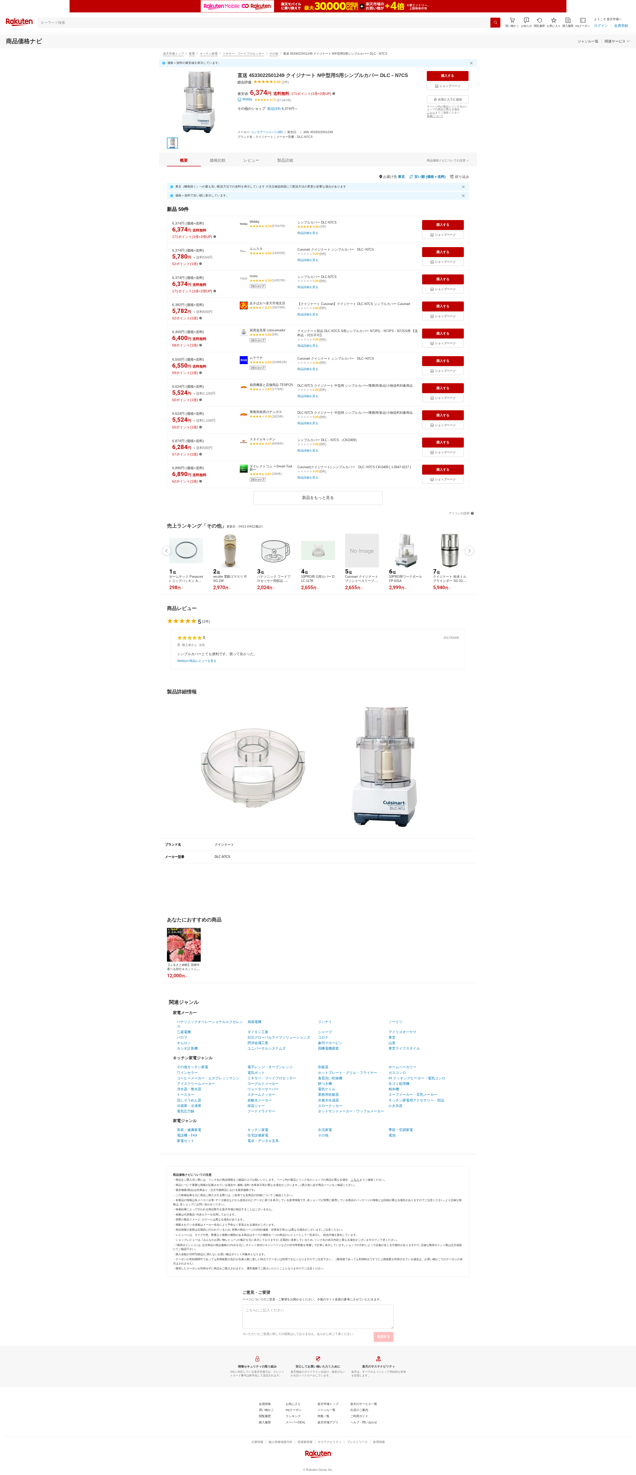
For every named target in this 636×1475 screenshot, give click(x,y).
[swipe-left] (167, 551)
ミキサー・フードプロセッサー (243, 53)
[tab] (184, 160)
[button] (526, 22)
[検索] (495, 23)
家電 (192, 53)
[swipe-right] (469, 551)
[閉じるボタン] (472, 63)
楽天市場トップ (173, 53)
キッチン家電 (209, 53)
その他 (273, 53)
